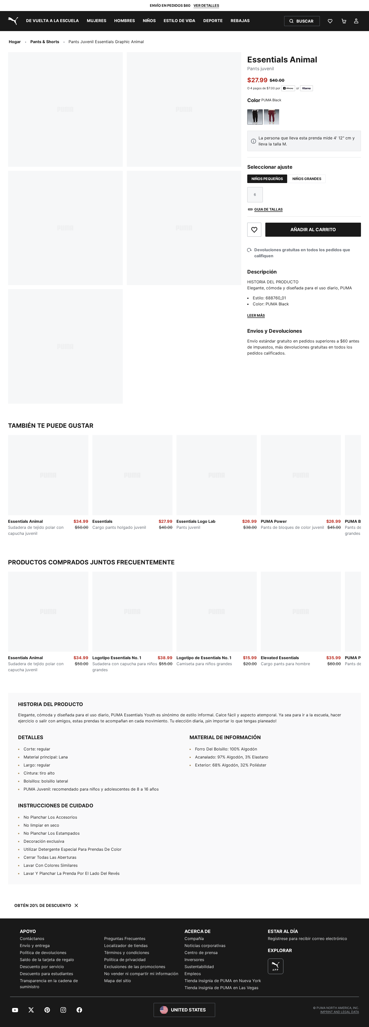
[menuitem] (52, 21)
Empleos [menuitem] (192, 973)
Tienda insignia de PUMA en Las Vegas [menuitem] (221, 987)
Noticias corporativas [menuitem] (204, 945)
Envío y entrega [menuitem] (35, 945)
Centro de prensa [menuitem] (201, 952)
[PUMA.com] (12, 21)
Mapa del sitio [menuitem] (117, 980)
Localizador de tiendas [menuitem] (126, 945)
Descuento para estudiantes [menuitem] (46, 973)
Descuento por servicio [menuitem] (42, 966)
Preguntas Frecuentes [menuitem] (124, 938)
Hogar (15, 41)
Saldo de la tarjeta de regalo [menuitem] (47, 959)
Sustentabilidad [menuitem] (199, 966)
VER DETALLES (206, 5)
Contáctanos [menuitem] (32, 938)
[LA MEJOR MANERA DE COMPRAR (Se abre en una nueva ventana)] (275, 966)
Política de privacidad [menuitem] (125, 959)
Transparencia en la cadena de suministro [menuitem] (49, 983)
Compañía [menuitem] (194, 938)
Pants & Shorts (44, 41)
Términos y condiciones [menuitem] (126, 952)
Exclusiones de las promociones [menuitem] (134, 966)
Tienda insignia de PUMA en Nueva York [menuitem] (222, 980)
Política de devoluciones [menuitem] (43, 952)
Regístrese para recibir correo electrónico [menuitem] (307, 938)
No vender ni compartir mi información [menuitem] (141, 973)
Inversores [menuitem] (194, 959)
